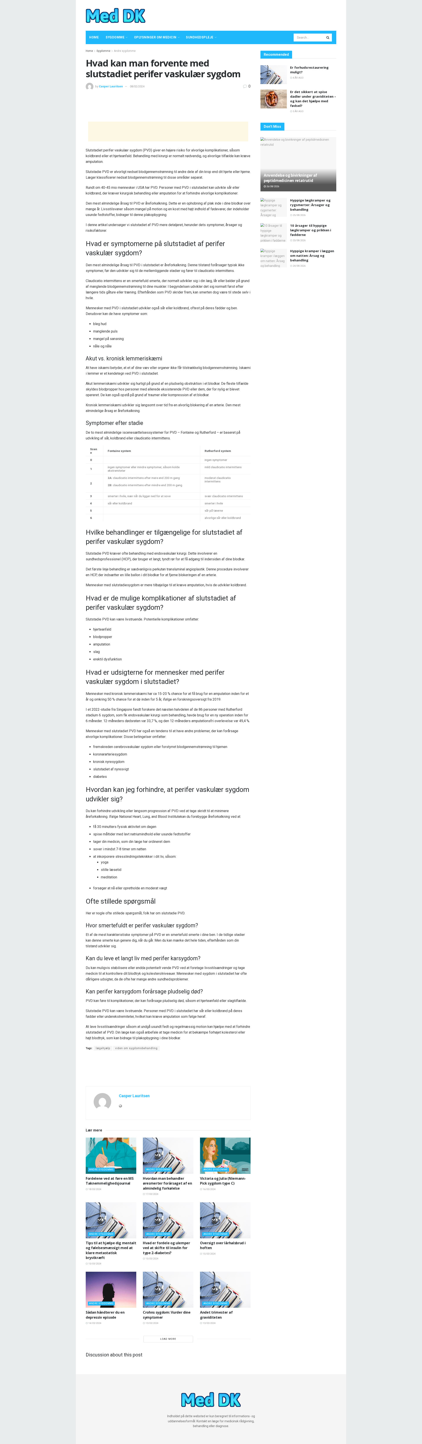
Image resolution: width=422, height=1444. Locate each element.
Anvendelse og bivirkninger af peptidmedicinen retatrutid (290, 178)
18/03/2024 (94, 1189)
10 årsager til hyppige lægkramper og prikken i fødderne (310, 230)
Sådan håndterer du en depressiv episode (105, 1315)
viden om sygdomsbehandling (136, 1048)
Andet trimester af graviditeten (216, 1315)
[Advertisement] (256, 15)
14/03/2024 (94, 1323)
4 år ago (298, 77)
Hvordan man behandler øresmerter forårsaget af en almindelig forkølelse (167, 1183)
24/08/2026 (299, 265)
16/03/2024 (208, 1189)
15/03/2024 (94, 1263)
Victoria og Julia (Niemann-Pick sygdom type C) (223, 1181)
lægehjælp (103, 1048)
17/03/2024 (151, 1194)
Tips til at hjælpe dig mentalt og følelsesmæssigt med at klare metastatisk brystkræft (111, 1250)
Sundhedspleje (199, 37)
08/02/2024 (137, 86)
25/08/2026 (299, 215)
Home (94, 37)
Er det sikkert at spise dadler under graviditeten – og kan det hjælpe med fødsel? (313, 99)
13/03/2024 (151, 1323)
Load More (168, 1339)
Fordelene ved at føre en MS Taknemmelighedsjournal (109, 1181)
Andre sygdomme (125, 50)
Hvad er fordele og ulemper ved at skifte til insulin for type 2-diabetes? (166, 1248)
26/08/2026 (272, 186)
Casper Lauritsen (111, 86)
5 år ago (298, 111)
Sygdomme (115, 37)
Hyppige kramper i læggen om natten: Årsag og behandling (312, 255)
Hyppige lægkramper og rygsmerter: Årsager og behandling (310, 205)
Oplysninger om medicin (155, 37)
